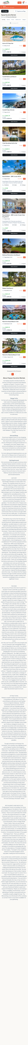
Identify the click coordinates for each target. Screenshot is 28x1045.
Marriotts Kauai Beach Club (10, 321)
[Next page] (18, 374)
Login (19, 2)
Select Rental (14, 55)
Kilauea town (13, 455)
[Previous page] (10, 374)
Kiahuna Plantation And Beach (11, 255)
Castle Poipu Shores (8, 110)
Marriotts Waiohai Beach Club (11, 355)
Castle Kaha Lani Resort (9, 76)
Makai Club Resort (7, 288)
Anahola (19, 421)
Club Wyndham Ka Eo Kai (9, 143)
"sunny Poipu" (19, 469)
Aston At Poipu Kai (7, 43)
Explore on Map (21, 11)
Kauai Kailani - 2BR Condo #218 (11, 176)
